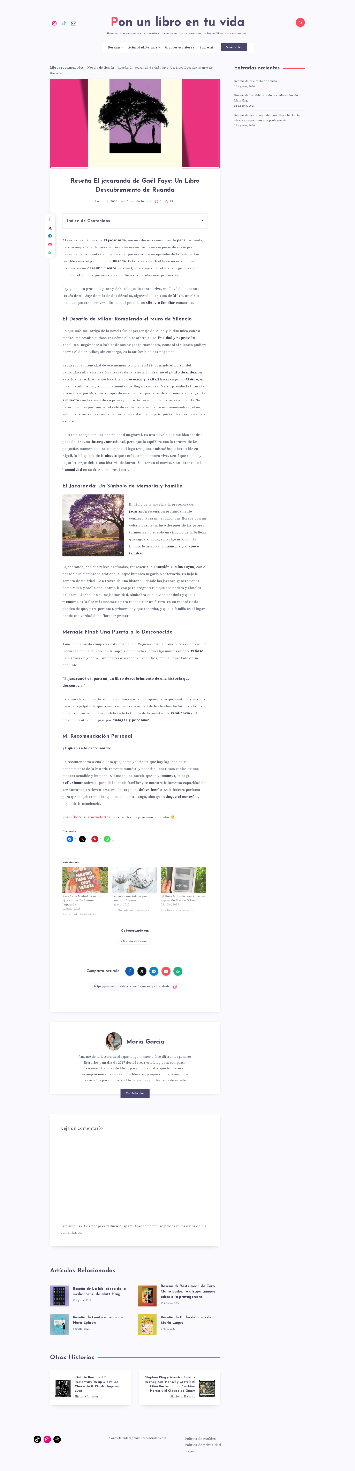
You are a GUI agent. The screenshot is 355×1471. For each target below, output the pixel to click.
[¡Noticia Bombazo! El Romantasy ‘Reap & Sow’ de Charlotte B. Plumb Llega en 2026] (90, 1387)
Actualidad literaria (142, 48)
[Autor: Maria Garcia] (114, 1040)
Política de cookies (200, 1438)
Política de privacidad (203, 1445)
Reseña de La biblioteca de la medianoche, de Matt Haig (266, 98)
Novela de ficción (100, 68)
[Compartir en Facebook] (50, 219)
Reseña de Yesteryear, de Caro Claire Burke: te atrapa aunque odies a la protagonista (188, 1291)
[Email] (73, 23)
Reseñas (114, 48)
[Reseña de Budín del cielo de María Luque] (147, 1323)
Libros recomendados (67, 68)
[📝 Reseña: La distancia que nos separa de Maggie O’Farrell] (183, 880)
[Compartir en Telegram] (50, 236)
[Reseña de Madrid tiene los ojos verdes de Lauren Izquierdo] (85, 880)
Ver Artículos (135, 1093)
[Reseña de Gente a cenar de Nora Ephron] (59, 1323)
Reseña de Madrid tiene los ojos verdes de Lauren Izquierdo (81, 901)
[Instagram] (54, 23)
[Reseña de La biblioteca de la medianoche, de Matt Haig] (59, 1295)
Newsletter (234, 47)
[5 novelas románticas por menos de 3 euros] (134, 880)
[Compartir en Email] (50, 244)
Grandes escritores (179, 48)
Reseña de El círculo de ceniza (255, 81)
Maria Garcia (145, 1042)
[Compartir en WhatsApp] (50, 252)
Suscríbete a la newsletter (86, 817)
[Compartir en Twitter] (50, 228)
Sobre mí (206, 48)
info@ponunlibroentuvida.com (144, 1438)
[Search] (300, 22)
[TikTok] (64, 23)
